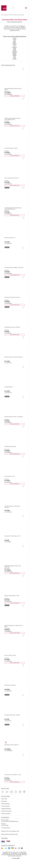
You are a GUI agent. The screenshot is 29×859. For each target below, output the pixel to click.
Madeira (14, 52)
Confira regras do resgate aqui (18, 2)
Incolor (14, 50)
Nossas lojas (4, 801)
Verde (14, 58)
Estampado (14, 47)
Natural (14, 54)
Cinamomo (14, 44)
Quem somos (4, 798)
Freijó (14, 48)
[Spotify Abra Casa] (20, 791)
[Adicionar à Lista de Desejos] (23, 69)
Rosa (14, 57)
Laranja (14, 50)
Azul (14, 40)
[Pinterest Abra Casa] (24, 791)
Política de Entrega (5, 803)
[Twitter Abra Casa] (7, 791)
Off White (14, 55)
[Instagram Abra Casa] (11, 791)
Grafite (14, 49)
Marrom (14, 53)
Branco (14, 42)
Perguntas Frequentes (6, 808)
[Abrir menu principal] (26, 8)
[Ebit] (8, 841)
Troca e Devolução (5, 806)
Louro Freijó (14, 51)
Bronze (14, 43)
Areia (14, 39)
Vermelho (14, 59)
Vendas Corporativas (6, 813)
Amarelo (14, 38)
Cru (14, 46)
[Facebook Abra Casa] (2, 791)
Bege (14, 41)
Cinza (14, 45)
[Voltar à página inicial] (3, 8)
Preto (14, 56)
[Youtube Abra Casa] (15, 791)
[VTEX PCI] (3, 841)
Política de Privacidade (6, 811)
